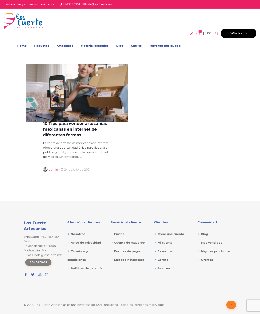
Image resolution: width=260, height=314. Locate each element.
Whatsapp (238, 33)
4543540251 (71, 4)
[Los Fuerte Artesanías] (23, 21)
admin (53, 169)
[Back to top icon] (231, 305)
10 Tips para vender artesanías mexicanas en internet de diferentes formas (75, 129)
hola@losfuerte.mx (98, 4)
